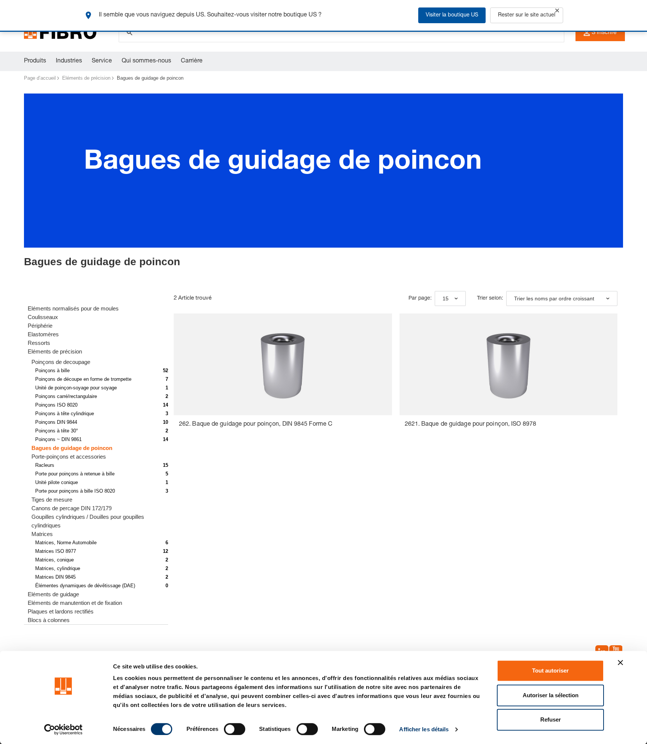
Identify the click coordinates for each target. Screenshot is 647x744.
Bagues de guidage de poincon (150, 78)
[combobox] (450, 298)
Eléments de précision (86, 78)
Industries (69, 61)
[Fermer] (557, 10)
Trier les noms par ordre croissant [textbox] (554, 298)
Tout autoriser (550, 670)
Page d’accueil (40, 78)
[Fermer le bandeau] (620, 662)
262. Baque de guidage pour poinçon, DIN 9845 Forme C (255, 425)
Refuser (550, 719)
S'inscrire (604, 33)
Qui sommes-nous (146, 61)
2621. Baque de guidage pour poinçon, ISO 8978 (471, 425)
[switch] (234, 729)
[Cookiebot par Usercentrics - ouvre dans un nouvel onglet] (63, 729)
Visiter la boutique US (452, 15)
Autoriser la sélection (550, 695)
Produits (35, 61)
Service (102, 61)
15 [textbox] (446, 298)
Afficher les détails (424, 729)
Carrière (192, 61)
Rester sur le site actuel (526, 15)
